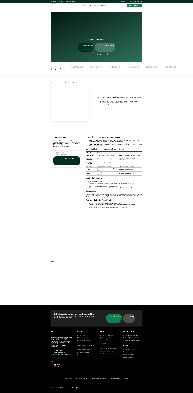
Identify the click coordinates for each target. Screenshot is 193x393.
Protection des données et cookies (99, 378)
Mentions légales (68, 378)
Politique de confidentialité (81, 378)
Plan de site (125, 378)
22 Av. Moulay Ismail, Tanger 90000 (135, 1)
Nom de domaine (123, 152)
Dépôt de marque (101, 152)
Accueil (91, 39)
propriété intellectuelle (128, 104)
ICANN (138, 158)
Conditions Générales (115, 378)
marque (124, 96)
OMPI (103, 158)
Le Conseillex (54, 388)
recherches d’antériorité (102, 183)
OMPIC (119, 140)
